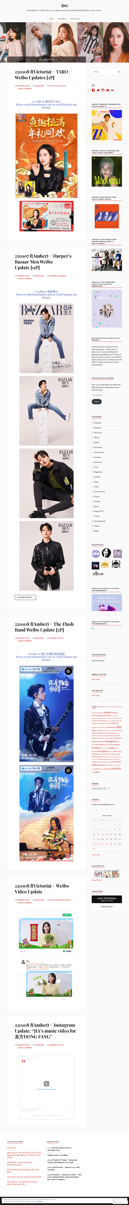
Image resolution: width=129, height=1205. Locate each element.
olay (112, 756)
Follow (96, 402)
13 (107, 834)
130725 (111, 706)
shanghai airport (96, 762)
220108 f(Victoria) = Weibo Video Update (42, 888)
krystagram (115, 745)
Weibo (68, 900)
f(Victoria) (54, 86)
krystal (95, 747)
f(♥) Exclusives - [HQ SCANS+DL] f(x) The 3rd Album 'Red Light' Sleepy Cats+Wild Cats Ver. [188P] (24, 1155)
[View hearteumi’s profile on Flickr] (113, 90)
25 (98, 844)
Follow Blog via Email (103, 378)
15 (115, 834)
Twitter (97, 516)
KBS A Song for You (101, 744)
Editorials (97, 423)
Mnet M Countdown (110, 754)
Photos (62, 86)
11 (98, 834)
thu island (115, 765)
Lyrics (96, 467)
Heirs (103, 733)
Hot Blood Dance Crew (102, 738)
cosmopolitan (111, 720)
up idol (101, 769)
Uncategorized (99, 521)
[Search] (119, 72)
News (96, 482)
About (51, 19)
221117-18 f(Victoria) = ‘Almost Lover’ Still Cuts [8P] (63, 1168)
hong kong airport (105, 735)
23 (120, 839)
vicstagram (108, 769)
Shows (96, 506)
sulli (94, 764)
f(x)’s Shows (62, 19)
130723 (106, 707)
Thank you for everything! (57, 1155)
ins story (101, 741)
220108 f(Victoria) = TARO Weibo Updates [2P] (41, 74)
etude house (112, 727)
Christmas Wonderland (113, 718)
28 (111, 844)
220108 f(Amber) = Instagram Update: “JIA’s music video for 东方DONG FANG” (45, 1030)
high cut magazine (111, 733)
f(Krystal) (98, 433)
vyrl (93, 772)
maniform (110, 751)
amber (107, 712)
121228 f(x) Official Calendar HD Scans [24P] (24, 1177)
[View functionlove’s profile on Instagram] (103, 90)
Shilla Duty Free (106, 762)
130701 (102, 706)
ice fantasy (111, 738)
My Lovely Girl (99, 757)
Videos (62, 900)
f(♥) (64, 5)
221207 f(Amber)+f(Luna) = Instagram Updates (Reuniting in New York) (62, 1161)
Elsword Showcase (102, 727)
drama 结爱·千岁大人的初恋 (103, 723)
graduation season (106, 730)
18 (98, 839)
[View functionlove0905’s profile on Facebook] (94, 90)
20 (107, 839)
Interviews (98, 462)
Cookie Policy (39, 1201)
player (96, 759)
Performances (99, 492)
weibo (96, 772)
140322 (102, 712)
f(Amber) (52, 276)
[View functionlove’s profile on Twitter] (98, 90)
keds (109, 744)
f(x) (119, 726)
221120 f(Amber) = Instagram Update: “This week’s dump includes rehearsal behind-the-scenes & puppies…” (64, 1177)
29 (115, 844)
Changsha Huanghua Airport (99, 718)
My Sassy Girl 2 (107, 756)
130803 (120, 706)
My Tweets (96, 679)
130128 (98, 707)
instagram (111, 741)
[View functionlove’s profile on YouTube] (108, 90)
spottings (117, 762)
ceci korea (115, 715)
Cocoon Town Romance (99, 721)
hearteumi (39, 86)
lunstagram (103, 751)
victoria (116, 768)
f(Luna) (96, 437)
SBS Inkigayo (101, 759)
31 (94, 849)
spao (112, 762)
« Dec (94, 855)
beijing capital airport (104, 715)
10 (94, 834)
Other (96, 487)
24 (94, 844)
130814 (94, 712)
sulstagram (100, 765)
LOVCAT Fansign (104, 748)
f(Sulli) (96, 442)
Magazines (61, 276)
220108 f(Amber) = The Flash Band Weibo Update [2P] (44, 627)
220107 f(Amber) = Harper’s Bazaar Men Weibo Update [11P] (43, 261)
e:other (113, 723)
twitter (96, 769)
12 (102, 834)
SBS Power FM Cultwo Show (112, 759)
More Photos (97, 880)
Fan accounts (99, 452)
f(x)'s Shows (11, 1148)
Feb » (98, 855)
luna (111, 747)
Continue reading (23, 598)
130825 (98, 712)
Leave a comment (25, 88)
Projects (97, 501)
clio (121, 718)
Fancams (97, 457)
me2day (97, 477)
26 (102, 844)
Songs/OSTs (99, 511)
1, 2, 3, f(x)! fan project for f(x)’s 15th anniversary (59, 1149)
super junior (109, 765)
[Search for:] (107, 72)
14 (111, 834)
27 (107, 844)
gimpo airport (96, 730)
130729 (115, 707)
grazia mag (114, 730)
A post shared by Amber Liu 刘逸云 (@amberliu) (46, 1115)
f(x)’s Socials (75, 19)
